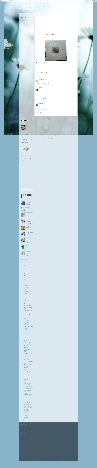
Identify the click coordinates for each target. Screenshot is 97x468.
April (25, 302)
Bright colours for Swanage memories (28, 358)
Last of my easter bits (28, 308)
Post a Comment (41, 113)
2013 (24, 277)
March (25, 304)
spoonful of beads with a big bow (28, 383)
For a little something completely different (26, 411)
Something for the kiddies (28, 344)
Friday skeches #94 (28, 342)
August (26, 293)
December (26, 285)
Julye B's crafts (35, 7)
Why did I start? (27, 364)
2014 (24, 275)
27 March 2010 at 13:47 (43, 83)
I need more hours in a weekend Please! (28, 240)
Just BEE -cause (27, 381)
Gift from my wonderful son (27, 314)
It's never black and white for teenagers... (28, 351)
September (26, 291)
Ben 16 (25, 369)
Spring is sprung (27, 347)
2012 (24, 280)
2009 (24, 420)
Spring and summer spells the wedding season (29, 253)
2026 (24, 261)
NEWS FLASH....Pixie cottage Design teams (28, 395)
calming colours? (27, 376)
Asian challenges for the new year (28, 401)
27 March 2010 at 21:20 (43, 98)
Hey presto (26, 320)
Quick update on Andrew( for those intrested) (28, 373)
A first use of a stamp (27, 334)
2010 (24, 284)
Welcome (23, 17)
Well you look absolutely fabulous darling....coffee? (29, 221)
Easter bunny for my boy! (27, 398)
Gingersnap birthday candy (28, 391)
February (26, 415)
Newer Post (39, 135)
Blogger (63, 459)
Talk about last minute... (27, 367)
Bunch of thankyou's (28, 388)
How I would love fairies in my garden (27, 323)
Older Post (72, 135)
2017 (24, 269)
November (26, 287)
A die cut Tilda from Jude (28, 339)
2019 (24, 265)
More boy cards (27, 332)
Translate (25, 142)
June (25, 298)
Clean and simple (27, 404)
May (25, 300)
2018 (24, 267)
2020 (24, 263)
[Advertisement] (55, 125)
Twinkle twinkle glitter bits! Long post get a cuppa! (29, 203)
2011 (24, 282)
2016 (24, 271)
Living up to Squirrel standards (28, 378)
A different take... (27, 337)
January (26, 417)
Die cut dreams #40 (41, 62)
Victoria (40, 88)
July (25, 295)
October (26, 289)
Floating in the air (29, 214)
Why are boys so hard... (28, 354)
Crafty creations (50, 34)
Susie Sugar (41, 103)
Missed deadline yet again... (28, 362)
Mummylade (41, 79)
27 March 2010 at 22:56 (43, 110)
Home (56, 135)
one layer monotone (28, 386)
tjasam (53, 459)
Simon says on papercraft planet (28, 406)
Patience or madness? (28, 227)
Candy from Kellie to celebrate (28, 311)
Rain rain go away (28, 246)
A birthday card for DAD (29, 233)
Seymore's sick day (28, 305)
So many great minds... (27, 329)
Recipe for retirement (28, 208)
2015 (24, 273)
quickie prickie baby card (28, 317)
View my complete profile (27, 134)
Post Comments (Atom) (47, 138)
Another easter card (28, 326)
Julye (28, 126)
